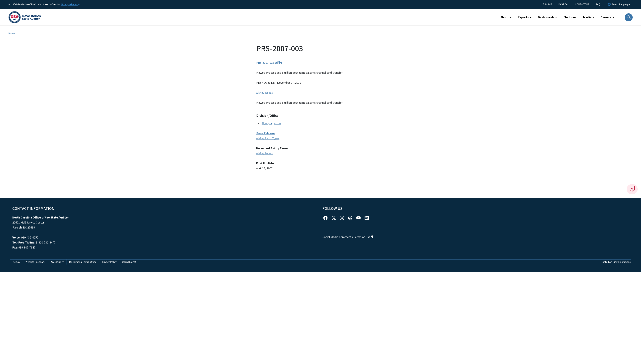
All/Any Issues (264, 93)
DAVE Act (563, 4)
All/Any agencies (271, 123)
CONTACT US (582, 4)
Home (11, 33)
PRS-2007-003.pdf (267, 63)
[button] (629, 17)
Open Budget (129, 262)
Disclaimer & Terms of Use (82, 262)
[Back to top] (632, 189)
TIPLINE (547, 4)
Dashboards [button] (546, 17)
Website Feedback (35, 262)
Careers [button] (606, 17)
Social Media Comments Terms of (346, 237)
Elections (569, 17)
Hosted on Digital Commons (616, 262)
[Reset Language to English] (609, 4)
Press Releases (265, 133)
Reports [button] (523, 17)
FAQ (598, 4)
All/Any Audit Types (267, 138)
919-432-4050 (29, 238)
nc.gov (16, 262)
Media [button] (587, 17)
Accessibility (57, 262)
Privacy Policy (109, 262)
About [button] (504, 17)
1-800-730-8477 (45, 242)
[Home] (24, 13)
